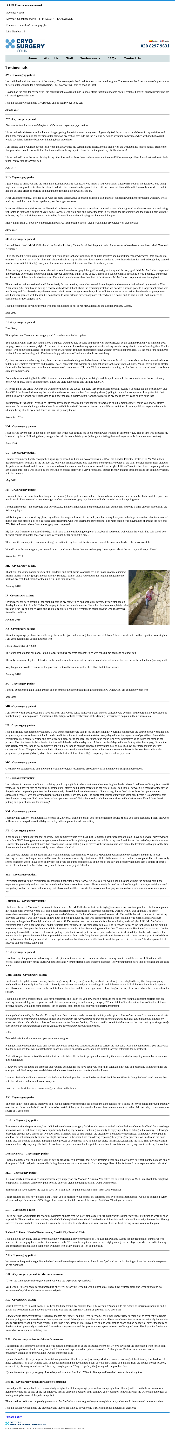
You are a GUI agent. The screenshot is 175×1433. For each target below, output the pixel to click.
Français (166, 41)
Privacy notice (13, 1416)
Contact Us (132, 58)
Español (155, 41)
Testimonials (90, 58)
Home (32, 58)
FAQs (111, 58)
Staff (69, 58)
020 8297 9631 (155, 45)
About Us (51, 58)
